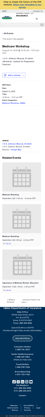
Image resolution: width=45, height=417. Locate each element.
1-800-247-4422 (22, 357)
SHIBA (22, 103)
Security (27, 410)
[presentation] (21, 176)
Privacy (27, 408)
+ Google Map (15, 149)
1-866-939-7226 (22, 367)
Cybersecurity (12, 408)
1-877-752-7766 (22, 374)
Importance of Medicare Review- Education (20, 283)
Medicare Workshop (10, 103)
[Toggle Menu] (42, 25)
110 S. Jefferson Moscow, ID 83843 (17, 144)
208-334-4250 (25, 323)
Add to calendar (14, 75)
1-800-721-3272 (22, 349)
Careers (22, 395)
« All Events (7, 33)
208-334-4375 (25, 391)
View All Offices (22, 338)
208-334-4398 (25, 388)
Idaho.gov (14, 405)
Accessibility (29, 405)
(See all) (8, 243)
